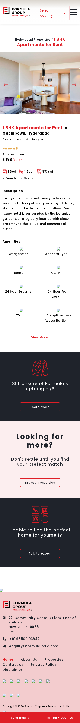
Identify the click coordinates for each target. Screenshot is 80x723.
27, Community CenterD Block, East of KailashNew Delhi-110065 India (42, 625)
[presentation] (6, 85)
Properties (54, 659)
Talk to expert (40, 553)
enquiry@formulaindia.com (33, 646)
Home (8, 659)
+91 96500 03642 (24, 639)
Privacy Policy (44, 664)
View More (39, 337)
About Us (29, 659)
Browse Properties (40, 482)
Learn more (40, 407)
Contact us (13, 664)
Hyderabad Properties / (34, 39)
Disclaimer (12, 669)
